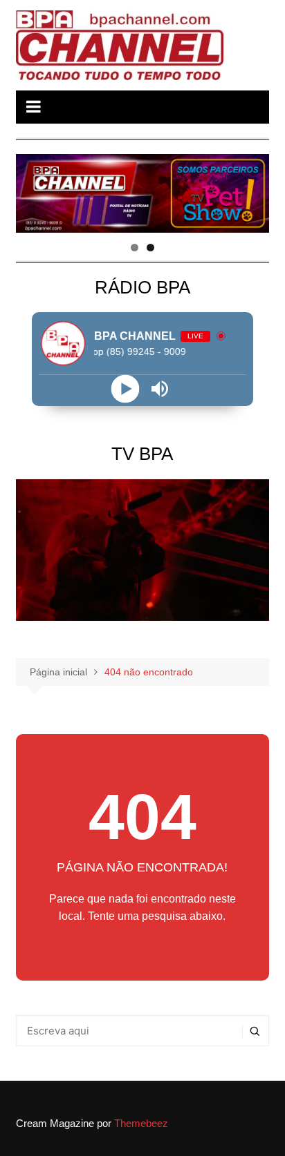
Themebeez (141, 1123)
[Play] (124, 389)
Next (251, 190)
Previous (33, 190)
